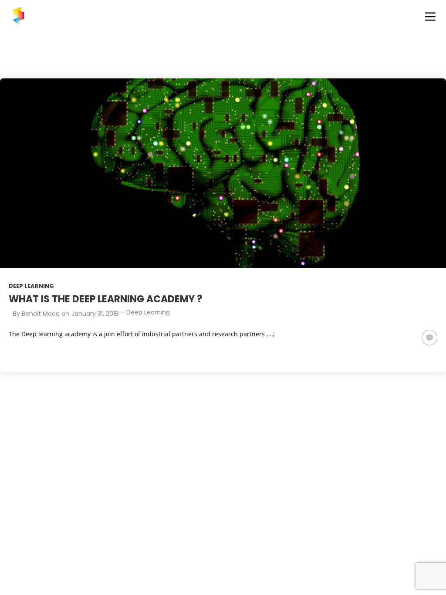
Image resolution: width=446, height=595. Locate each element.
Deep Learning (31, 286)
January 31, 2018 (95, 313)
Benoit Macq (41, 313)
